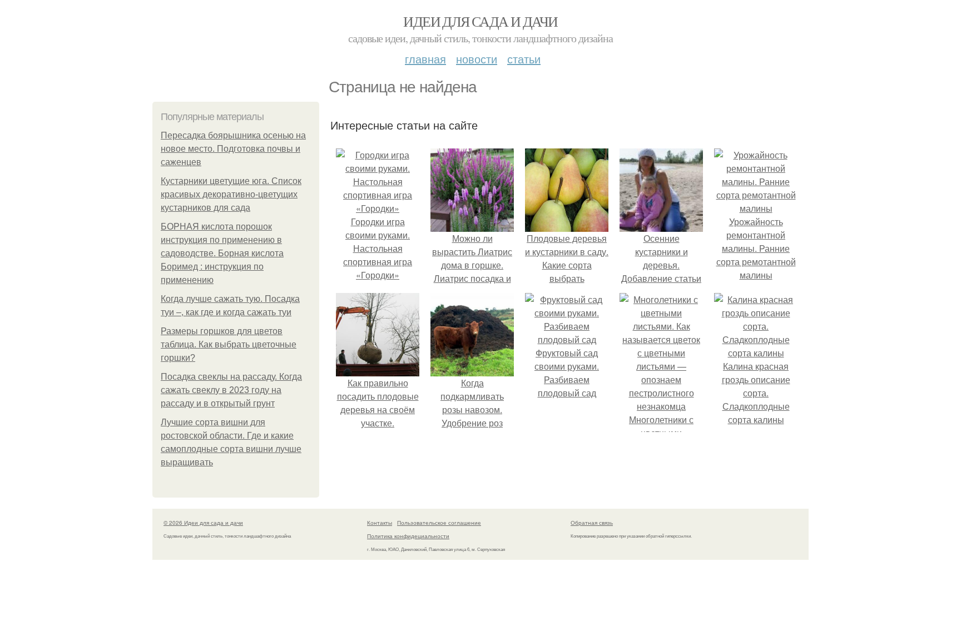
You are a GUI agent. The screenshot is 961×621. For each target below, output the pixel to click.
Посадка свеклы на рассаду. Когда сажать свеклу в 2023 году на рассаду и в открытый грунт (231, 390)
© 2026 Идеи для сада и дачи (203, 522)
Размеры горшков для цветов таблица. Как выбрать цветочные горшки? (228, 344)
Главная (425, 59)
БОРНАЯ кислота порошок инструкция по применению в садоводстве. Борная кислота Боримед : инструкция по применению (222, 253)
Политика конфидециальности (408, 536)
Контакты (379, 522)
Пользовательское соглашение (439, 522)
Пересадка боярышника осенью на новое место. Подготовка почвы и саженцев (233, 149)
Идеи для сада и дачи (480, 21)
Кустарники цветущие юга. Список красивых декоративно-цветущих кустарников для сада (231, 194)
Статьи (524, 59)
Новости (476, 59)
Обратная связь (592, 522)
